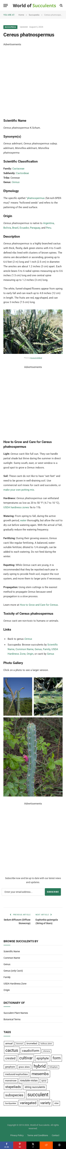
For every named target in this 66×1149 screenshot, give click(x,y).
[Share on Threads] (59, 1145)
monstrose (10, 1080)
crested (10, 1058)
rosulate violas (29, 1080)
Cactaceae (18, 168)
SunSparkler (10, 1103)
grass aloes (24, 1067)
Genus (38, 649)
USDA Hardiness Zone (15, 983)
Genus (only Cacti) (13, 970)
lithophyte (53, 1067)
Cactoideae (22, 173)
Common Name (25, 649)
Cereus (16, 182)
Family (46, 649)
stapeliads (13, 1087)
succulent (37, 1094)
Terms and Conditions (37, 1135)
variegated (28, 1103)
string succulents (35, 1087)
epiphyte (43, 1058)
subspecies (14, 1095)
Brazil (15, 227)
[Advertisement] (33, 80)
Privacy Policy (17, 1135)
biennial (19, 1044)
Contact (55, 1135)
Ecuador (24, 227)
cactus (11, 1050)
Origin (30, 653)
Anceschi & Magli (36, 358)
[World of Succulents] (34, 5)
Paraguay (35, 227)
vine (56, 1103)
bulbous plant (46, 1044)
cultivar (26, 1058)
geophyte (10, 1066)
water (23, 520)
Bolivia (7, 227)
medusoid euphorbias (16, 1074)
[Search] (61, 5)
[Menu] (5, 5)
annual (9, 1043)
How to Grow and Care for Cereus (39, 604)
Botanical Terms (12, 1019)
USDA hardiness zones (16, 507)
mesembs (40, 1074)
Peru (48, 227)
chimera (46, 1051)
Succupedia (10, 27)
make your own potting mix (18, 489)
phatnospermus (36, 198)
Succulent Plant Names (16, 1013)
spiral (43, 1081)
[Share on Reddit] (46, 1145)
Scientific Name (12, 951)
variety (45, 1103)
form (57, 1058)
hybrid (40, 1066)
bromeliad (32, 1043)
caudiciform (30, 1051)
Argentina (48, 223)
